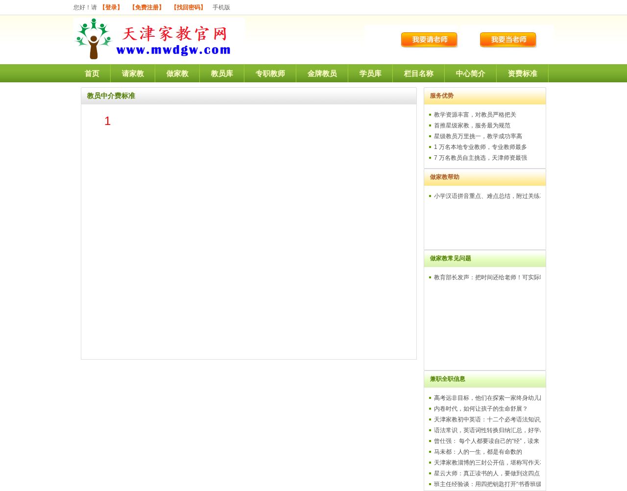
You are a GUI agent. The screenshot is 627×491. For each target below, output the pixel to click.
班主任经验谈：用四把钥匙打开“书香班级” (489, 484)
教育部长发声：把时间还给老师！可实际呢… (493, 277)
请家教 (133, 73)
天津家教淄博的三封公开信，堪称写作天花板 (493, 462)
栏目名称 (419, 73)
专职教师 (270, 73)
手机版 (221, 7)
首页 (92, 73)
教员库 (222, 73)
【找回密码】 (188, 7)
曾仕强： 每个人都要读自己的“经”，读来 (486, 441)
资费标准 (522, 73)
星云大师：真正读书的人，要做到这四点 (487, 473)
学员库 (371, 73)
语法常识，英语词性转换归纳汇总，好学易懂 (493, 430)
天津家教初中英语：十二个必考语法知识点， (493, 419)
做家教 (178, 73)
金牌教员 (322, 73)
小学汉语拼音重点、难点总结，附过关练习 (490, 196)
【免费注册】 (147, 7)
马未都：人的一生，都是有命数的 (478, 451)
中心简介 (470, 73)
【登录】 (111, 7)
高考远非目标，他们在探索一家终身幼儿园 (490, 397)
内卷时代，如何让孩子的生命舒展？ (481, 408)
